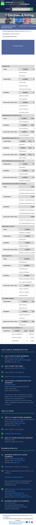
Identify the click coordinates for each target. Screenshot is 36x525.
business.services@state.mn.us (20, 489)
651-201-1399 (18, 421)
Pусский (9, 21)
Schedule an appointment (14, 477)
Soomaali (22, 19)
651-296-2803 (18, 458)
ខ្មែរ (14, 23)
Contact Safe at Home (13, 433)
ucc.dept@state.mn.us (20, 495)
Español (8, 19)
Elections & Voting (21, 15)
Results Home (23, 26)
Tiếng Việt (30, 19)
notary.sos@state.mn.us (23, 497)
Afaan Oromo (31, 21)
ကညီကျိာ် (26, 23)
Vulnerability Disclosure (15, 523)
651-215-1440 (18, 358)
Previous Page (32, 26)
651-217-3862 (20, 368)
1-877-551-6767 (19, 460)
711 (18, 362)
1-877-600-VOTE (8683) (22, 360)
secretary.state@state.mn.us (19, 376)
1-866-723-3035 (19, 423)
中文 (15, 21)
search (8, 9)
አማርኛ (19, 23)
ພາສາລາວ (22, 21)
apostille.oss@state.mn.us (14, 493)
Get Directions (10, 384)
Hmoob (15, 19)
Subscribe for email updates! (17, 522)
